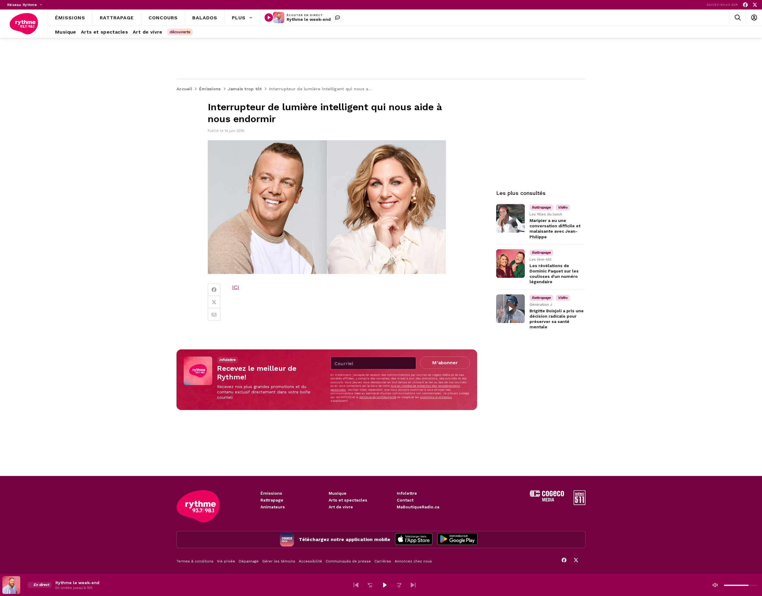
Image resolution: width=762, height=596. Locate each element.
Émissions (271, 493)
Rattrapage (271, 500)
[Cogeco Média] (547, 500)
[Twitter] (214, 302)
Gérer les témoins (278, 561)
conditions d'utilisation (436, 397)
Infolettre (407, 493)
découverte (180, 32)
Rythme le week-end (309, 19)
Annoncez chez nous (413, 561)
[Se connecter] (754, 18)
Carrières (382, 561)
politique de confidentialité (377, 397)
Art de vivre (341, 506)
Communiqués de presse (348, 561)
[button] (356, 585)
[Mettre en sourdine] (715, 585)
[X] (754, 5)
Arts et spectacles (348, 500)
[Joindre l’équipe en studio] (337, 17)
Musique (337, 493)
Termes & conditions (195, 561)
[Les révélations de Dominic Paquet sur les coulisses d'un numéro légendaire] (510, 263)
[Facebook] (745, 5)
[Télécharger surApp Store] (413, 539)
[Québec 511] (579, 503)
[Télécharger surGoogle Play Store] (457, 539)
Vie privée (226, 561)
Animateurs (272, 506)
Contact (405, 500)
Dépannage (249, 561)
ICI (235, 287)
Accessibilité (310, 561)
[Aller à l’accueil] (24, 23)
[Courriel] (214, 314)
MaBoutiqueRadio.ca (418, 506)
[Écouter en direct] (269, 17)
